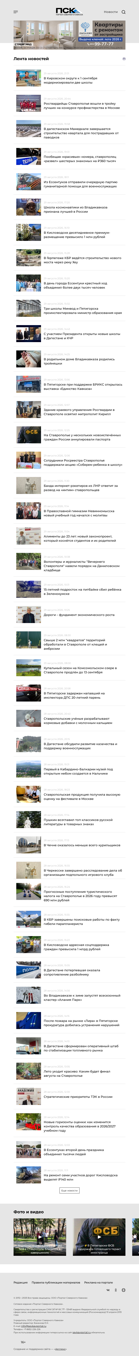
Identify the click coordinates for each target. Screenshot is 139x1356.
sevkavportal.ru (82, 1332)
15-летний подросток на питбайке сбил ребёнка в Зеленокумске (82, 592)
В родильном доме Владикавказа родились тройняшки (79, 361)
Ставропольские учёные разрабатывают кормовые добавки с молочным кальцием (78, 721)
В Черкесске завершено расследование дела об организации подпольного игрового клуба (83, 873)
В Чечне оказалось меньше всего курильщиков (82, 845)
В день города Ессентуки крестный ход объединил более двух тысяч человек (75, 285)
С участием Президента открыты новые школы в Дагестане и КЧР (82, 336)
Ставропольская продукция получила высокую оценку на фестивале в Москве (82, 797)
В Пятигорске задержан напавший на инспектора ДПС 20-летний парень (74, 695)
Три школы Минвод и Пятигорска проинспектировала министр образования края (83, 311)
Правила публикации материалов (56, 1282)
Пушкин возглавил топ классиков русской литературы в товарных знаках (78, 822)
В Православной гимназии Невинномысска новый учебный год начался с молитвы (79, 513)
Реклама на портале (98, 1282)
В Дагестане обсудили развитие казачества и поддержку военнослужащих (80, 746)
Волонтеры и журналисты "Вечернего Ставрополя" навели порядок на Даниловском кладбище (82, 566)
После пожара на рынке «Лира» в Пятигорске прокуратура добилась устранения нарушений (81, 1023)
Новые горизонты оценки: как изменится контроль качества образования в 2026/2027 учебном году (80, 1126)
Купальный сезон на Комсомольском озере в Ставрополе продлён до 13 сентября (80, 670)
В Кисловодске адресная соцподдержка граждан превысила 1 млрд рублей (76, 947)
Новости (111, 12)
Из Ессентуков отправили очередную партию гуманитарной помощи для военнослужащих (80, 184)
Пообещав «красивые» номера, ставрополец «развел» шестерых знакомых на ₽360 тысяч (80, 159)
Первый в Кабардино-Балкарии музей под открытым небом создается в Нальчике (78, 771)
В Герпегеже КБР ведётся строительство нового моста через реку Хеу (82, 260)
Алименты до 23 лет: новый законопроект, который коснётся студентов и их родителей (80, 539)
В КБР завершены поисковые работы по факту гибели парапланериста (82, 922)
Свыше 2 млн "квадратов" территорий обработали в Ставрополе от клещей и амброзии (75, 644)
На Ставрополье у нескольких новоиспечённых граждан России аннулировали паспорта (82, 437)
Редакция (21, 1282)
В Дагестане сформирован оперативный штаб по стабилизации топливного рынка (81, 1048)
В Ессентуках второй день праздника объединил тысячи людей (74, 1152)
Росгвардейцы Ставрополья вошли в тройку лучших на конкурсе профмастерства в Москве (82, 106)
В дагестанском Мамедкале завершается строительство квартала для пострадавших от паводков (81, 133)
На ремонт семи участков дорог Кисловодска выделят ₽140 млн (81, 1177)
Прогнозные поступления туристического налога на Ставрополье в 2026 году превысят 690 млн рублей (80, 896)
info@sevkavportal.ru (33, 1326)
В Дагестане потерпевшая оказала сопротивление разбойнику (72, 972)
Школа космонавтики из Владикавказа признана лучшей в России (75, 210)
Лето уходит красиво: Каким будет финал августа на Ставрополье (77, 1074)
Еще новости (69, 1190)
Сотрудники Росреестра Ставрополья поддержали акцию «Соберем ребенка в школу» (83, 463)
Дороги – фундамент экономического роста (79, 615)
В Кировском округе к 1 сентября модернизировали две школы (70, 80)
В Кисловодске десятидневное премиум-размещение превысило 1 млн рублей (77, 235)
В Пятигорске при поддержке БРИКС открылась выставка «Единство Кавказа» (83, 387)
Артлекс (60, 1349)
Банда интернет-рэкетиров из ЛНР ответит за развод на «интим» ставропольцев (81, 488)
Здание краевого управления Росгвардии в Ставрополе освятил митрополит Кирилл (79, 412)
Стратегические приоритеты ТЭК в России (78, 1097)
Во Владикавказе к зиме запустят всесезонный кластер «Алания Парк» (82, 998)
